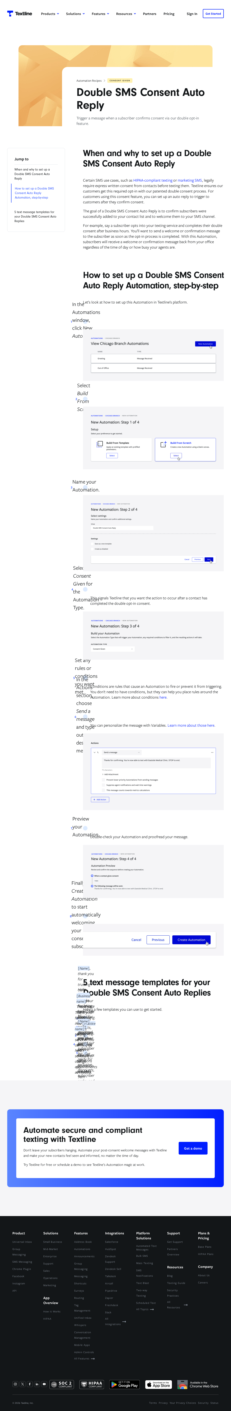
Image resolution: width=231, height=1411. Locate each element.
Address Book (83, 1241)
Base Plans (205, 1246)
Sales (46, 1270)
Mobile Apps (82, 1345)
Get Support (175, 1241)
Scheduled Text (146, 1302)
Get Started (213, 14)
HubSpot (110, 1249)
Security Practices (173, 1292)
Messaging (81, 1276)
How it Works (52, 1311)
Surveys (79, 1290)
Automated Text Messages (146, 1247)
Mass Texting (144, 1263)
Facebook (18, 1276)
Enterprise (50, 1256)
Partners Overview (173, 1251)
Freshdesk (111, 1305)
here (162, 697)
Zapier (109, 1298)
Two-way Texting (141, 1292)
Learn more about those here (191, 725)
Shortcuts (80, 1283)
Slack (108, 1312)
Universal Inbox (22, 1241)
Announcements (84, 1256)
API (14, 1290)
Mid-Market (50, 1249)
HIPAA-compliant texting (152, 180)
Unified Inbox (83, 1317)
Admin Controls (84, 1352)
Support (48, 1263)
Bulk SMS (142, 1255)
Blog (170, 1275)
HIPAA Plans (206, 1254)
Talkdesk (110, 1276)
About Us (204, 1275)
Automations (82, 1249)
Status (214, 1402)
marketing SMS (190, 180)
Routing (79, 1298)
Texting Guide (176, 1283)
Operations (50, 1278)
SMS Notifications (144, 1273)
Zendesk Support (110, 1258)
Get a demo (193, 1148)
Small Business (52, 1241)
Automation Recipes (89, 80)
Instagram (18, 1283)
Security (203, 1402)
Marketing (49, 1285)
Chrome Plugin (21, 1269)
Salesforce (111, 1241)
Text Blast (142, 1283)
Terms (153, 1402)
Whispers (80, 1325)
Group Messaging (19, 1251)
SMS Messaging (22, 1261)
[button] (49, 13)
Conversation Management (82, 1334)
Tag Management (82, 1307)
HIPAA (47, 1318)
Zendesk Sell (113, 1269)
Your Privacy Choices (183, 1402)
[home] (19, 14)
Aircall (109, 1283)
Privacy (163, 1402)
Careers (203, 1282)
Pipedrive (111, 1290)
